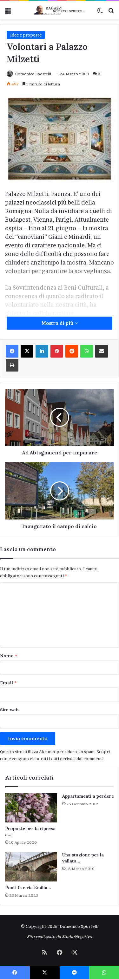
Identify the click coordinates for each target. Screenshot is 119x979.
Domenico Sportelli (33, 73)
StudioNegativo (77, 936)
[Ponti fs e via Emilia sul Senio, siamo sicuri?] (31, 866)
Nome (8, 655)
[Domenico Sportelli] (59, 10)
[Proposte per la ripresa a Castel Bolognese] (31, 807)
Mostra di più (58, 323)
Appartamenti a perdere (88, 796)
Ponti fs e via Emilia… (28, 887)
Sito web (9, 709)
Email (8, 682)
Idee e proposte (26, 34)
